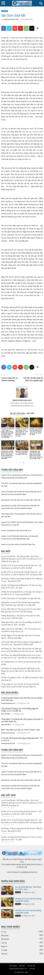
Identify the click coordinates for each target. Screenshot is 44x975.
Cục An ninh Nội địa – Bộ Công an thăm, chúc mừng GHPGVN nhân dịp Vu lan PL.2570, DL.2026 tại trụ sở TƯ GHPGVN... (7, 433)
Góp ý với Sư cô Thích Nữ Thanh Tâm (22, 544)
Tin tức (11, 8)
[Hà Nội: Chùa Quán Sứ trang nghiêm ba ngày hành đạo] (22, 445)
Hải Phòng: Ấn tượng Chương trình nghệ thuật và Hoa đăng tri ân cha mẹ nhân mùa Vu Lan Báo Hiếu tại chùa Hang (20, 671)
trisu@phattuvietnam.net (28, 872)
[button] (40, 3)
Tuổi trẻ (4, 943)
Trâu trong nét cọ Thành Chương (9, 379)
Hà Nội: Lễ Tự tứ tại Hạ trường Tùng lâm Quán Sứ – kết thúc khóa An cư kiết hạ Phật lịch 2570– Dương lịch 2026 (21, 573)
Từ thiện (4, 950)
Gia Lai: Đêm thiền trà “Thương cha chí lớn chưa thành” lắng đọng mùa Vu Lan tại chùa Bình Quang (21, 610)
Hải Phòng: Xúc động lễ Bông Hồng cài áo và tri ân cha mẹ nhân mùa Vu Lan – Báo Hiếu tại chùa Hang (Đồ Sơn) (21, 656)
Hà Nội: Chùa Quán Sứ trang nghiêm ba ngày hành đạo (22, 452)
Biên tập (22, 966)
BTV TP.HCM (5, 714)
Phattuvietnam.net (8, 703)
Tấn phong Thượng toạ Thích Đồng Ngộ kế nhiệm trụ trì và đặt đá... (19, 709)
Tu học (18, 916)
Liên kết (32, 969)
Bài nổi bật (5, 939)
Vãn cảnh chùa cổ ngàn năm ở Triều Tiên (27, 500)
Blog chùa (4, 935)
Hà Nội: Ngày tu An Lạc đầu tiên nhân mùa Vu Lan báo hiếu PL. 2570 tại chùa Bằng (20, 637)
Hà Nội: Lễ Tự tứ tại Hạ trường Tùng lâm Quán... (28, 911)
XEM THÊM (30, 413)
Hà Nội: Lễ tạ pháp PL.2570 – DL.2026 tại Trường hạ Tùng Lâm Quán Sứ (22, 679)
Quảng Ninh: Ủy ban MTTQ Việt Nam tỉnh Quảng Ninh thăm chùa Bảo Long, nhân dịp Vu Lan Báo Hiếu (36, 454)
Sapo (26, 972)
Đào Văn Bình (6, 724)
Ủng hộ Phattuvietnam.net (18, 969)
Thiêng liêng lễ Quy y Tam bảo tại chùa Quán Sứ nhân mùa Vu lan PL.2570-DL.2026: (20, 617)
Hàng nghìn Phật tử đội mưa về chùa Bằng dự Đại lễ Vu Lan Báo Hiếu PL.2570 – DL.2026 (21, 623)
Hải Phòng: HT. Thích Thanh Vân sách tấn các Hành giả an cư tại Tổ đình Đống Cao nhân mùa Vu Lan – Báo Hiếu (21, 650)
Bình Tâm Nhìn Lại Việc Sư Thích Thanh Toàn (20, 730)
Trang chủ (4, 8)
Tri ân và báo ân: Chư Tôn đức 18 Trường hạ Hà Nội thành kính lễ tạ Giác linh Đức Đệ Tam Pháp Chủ (20, 685)
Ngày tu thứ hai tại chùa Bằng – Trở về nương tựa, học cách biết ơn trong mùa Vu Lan (21, 630)
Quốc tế (4, 946)
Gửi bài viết (31, 966)
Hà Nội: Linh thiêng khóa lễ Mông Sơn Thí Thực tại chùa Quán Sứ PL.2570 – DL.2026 (36, 431)
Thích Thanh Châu (7, 514)
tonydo (3, 491)
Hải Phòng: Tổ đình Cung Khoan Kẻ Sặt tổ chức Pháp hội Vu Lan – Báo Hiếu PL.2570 (21, 580)
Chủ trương (12, 966)
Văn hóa (4, 954)
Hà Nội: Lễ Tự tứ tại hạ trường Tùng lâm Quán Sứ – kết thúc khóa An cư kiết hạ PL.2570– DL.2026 (22, 432)
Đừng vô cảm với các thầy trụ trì (20, 530)
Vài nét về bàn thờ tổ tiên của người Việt (33, 379)
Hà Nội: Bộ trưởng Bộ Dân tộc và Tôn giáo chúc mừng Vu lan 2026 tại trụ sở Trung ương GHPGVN (7, 454)
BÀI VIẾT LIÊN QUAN (17, 413)
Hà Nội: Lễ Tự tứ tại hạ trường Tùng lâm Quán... (28, 899)
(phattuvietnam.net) (11, 19)
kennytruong (5, 500)
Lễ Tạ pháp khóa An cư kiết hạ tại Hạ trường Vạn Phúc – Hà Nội (21, 663)
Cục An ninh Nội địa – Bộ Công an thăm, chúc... (28, 888)
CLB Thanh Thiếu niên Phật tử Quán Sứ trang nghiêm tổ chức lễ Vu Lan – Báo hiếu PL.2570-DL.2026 (21, 643)
